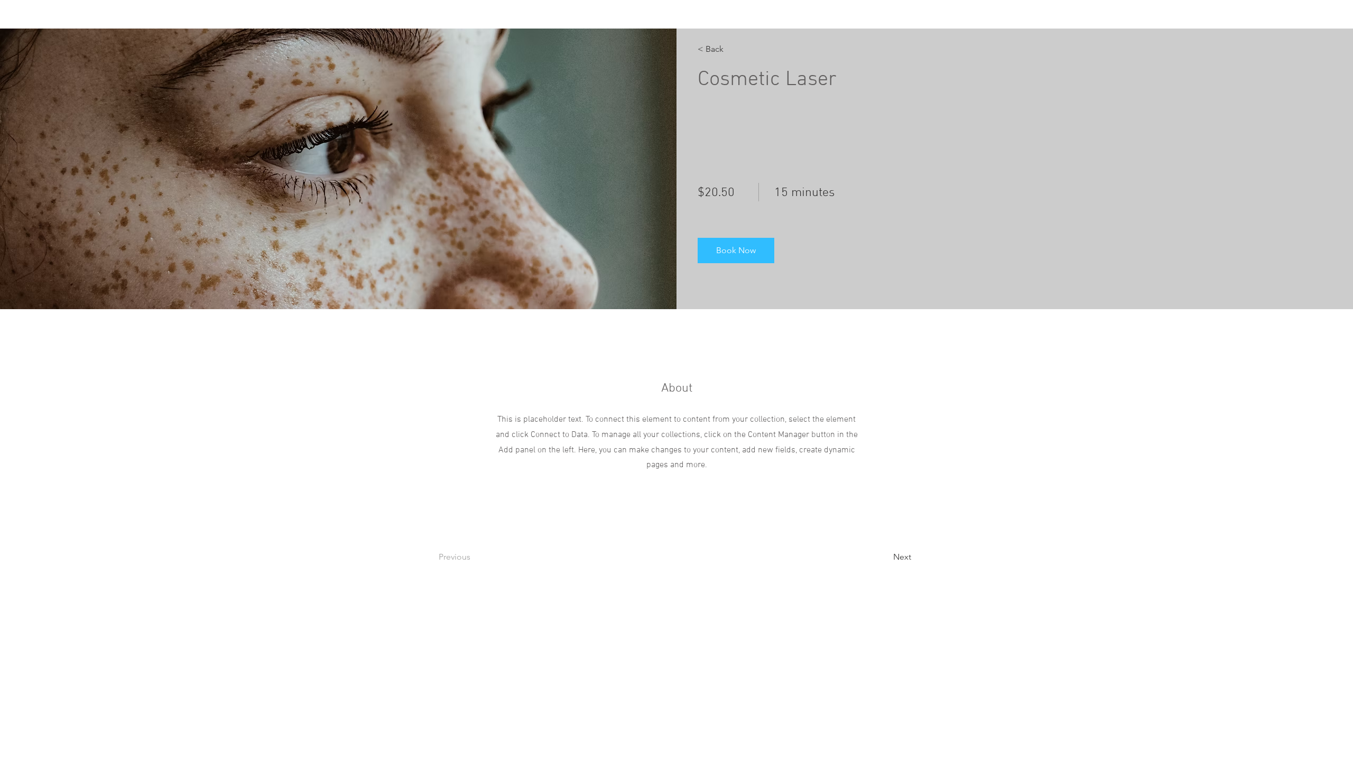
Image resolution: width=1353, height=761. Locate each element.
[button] (736, 250)
